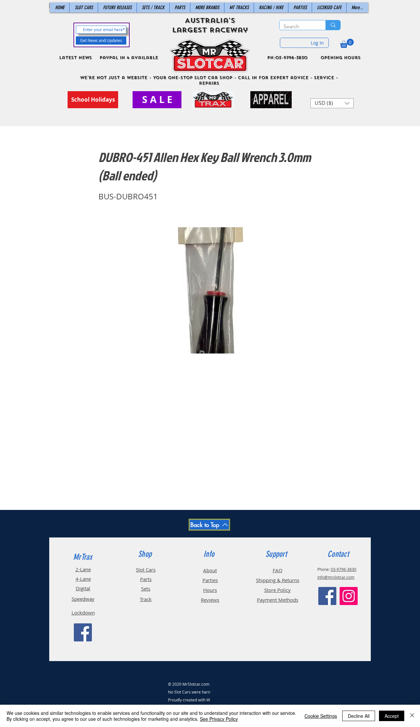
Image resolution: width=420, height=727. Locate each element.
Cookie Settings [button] (320, 716)
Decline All (358, 716)
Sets (145, 588)
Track (146, 599)
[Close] (412, 716)
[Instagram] (349, 596)
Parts (146, 579)
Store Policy (277, 590)
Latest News (75, 57)
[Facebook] (83, 632)
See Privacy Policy (219, 719)
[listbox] (332, 103)
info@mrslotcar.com (335, 577)
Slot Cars (146, 569)
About (210, 570)
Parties (210, 580)
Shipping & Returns (277, 580)
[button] (347, 43)
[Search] (333, 25)
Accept (392, 716)
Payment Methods (277, 599)
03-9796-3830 (343, 569)
